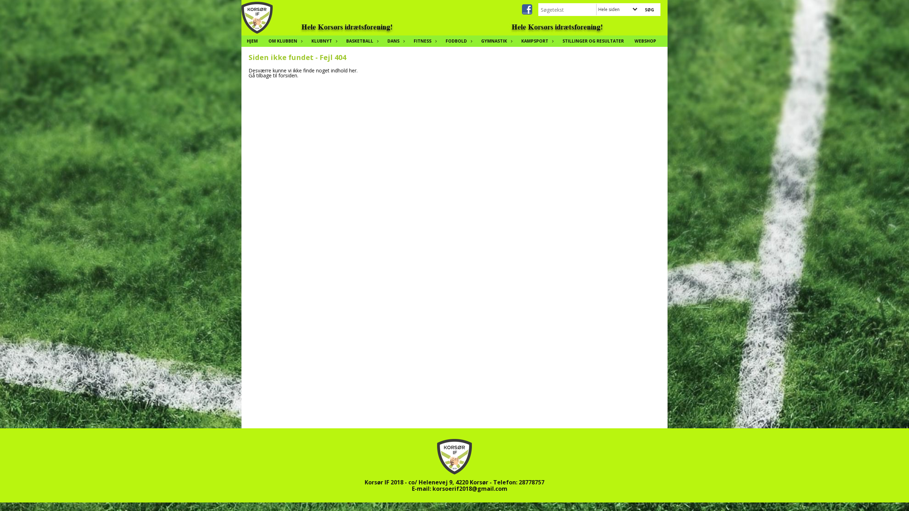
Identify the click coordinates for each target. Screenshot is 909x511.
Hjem (252, 41)
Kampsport (534, 41)
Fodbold (456, 41)
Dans (393, 41)
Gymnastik (494, 41)
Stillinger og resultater (593, 41)
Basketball (359, 41)
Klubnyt (321, 41)
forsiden (287, 75)
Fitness (422, 41)
